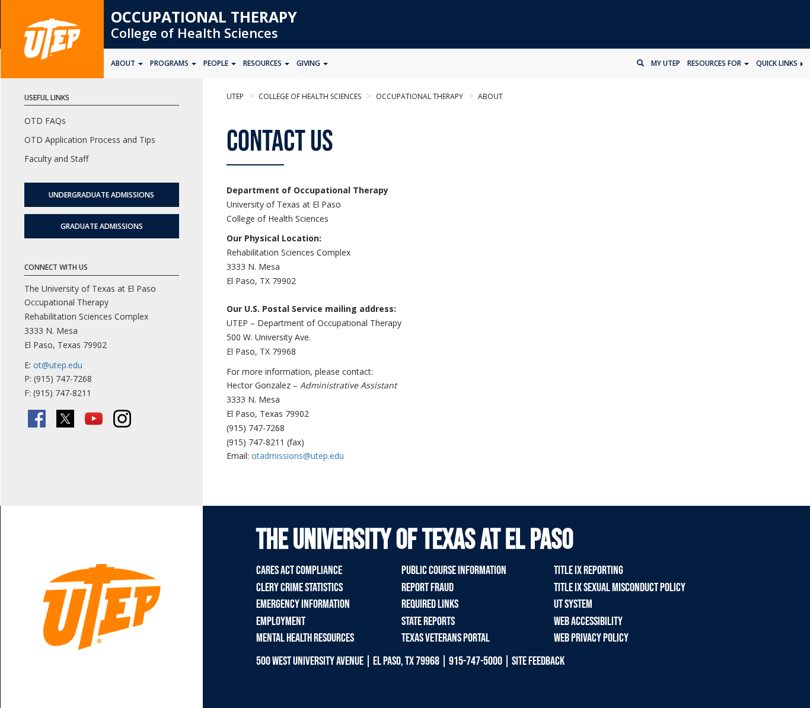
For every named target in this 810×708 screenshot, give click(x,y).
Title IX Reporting (588, 570)
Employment (280, 621)
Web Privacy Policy (591, 638)
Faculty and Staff (56, 158)
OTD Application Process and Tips (89, 139)
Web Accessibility (588, 621)
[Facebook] (36, 418)
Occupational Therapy (204, 17)
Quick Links (777, 63)
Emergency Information (303, 604)
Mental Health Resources (305, 638)
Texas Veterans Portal (445, 638)
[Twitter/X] (65, 418)
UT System (573, 604)
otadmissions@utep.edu (297, 455)
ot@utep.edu (57, 365)
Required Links (429, 604)
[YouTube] (93, 418)
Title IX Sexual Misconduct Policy (619, 588)
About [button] (124, 63)
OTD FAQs (45, 120)
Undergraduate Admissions (101, 195)
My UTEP (665, 63)
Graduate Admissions (101, 226)
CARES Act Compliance (299, 570)
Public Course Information (453, 570)
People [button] (216, 63)
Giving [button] (309, 63)
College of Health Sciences (194, 33)
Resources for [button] (715, 63)
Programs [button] (170, 63)
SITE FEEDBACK (538, 661)
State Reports (428, 621)
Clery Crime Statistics (299, 588)
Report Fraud (427, 588)
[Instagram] (122, 418)
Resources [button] (263, 63)
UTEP (235, 96)
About (489, 96)
